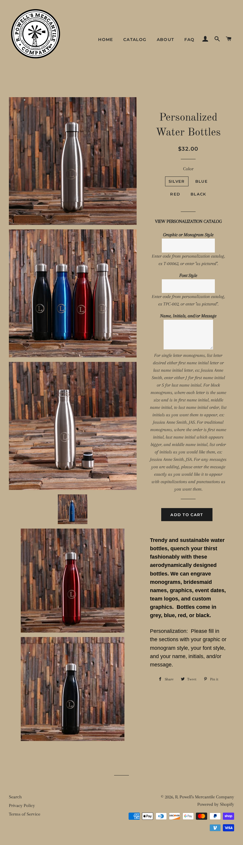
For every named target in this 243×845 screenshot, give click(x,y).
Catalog (135, 39)
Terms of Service (24, 814)
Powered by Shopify (215, 804)
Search (15, 797)
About (165, 39)
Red (175, 194)
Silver (177, 181)
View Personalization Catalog (188, 221)
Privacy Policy (22, 805)
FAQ (189, 39)
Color (188, 168)
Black (198, 194)
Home (105, 39)
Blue (201, 181)
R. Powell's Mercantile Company (204, 797)
